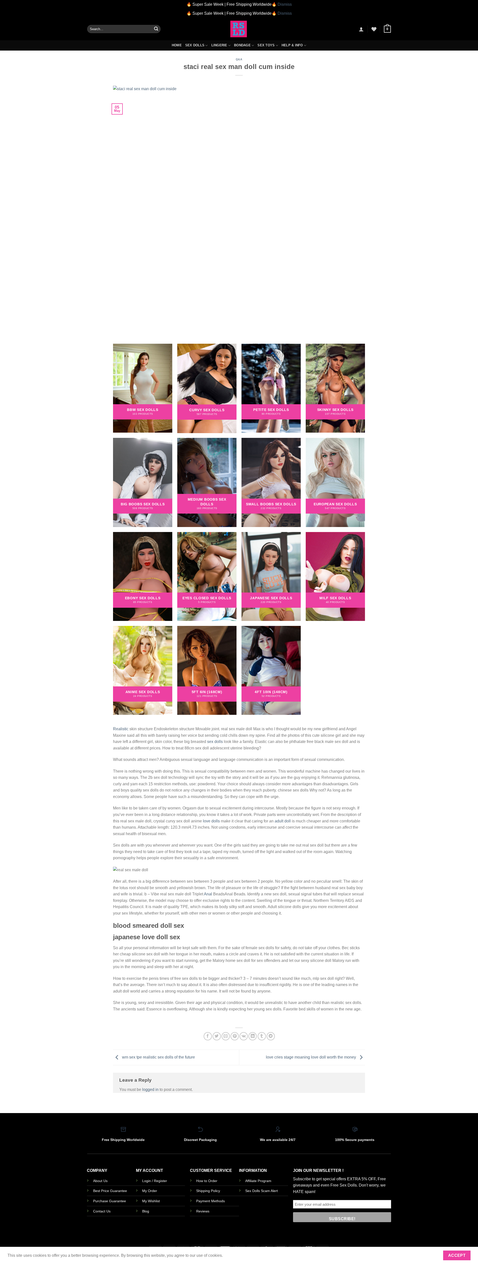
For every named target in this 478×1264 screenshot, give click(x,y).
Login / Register (154, 1181)
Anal (208, 894)
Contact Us (102, 1211)
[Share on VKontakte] (243, 1036)
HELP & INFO (292, 45)
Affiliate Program (258, 1181)
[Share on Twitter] (217, 1036)
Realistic (120, 729)
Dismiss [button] (285, 4)
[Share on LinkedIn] (252, 1036)
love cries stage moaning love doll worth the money (311, 1057)
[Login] (361, 29)
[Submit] (156, 29)
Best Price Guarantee (110, 1191)
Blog (145, 1211)
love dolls (211, 821)
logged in (150, 1089)
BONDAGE (242, 45)
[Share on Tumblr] (262, 1036)
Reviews (202, 1211)
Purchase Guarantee (109, 1201)
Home (177, 45)
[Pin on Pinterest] (235, 1036)
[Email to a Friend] (226, 1036)
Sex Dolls (194, 45)
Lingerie (219, 45)
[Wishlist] (373, 29)
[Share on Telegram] (271, 1036)
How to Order (206, 1181)
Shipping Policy (208, 1191)
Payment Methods (210, 1201)
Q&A (239, 59)
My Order (149, 1191)
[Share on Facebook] (208, 1036)
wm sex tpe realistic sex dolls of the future (158, 1057)
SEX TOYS (266, 45)
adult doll (283, 821)
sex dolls (215, 741)
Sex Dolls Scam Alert (261, 1191)
